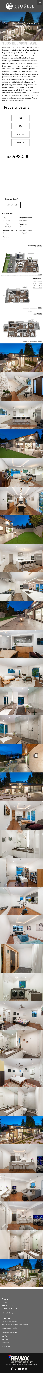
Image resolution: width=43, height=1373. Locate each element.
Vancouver (5, 1343)
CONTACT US (12, 205)
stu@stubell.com (10, 1308)
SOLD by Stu (6, 1346)
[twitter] (15, 1369)
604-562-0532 (7, 1305)
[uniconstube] (19, 1369)
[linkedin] (23, 1369)
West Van (5, 1336)
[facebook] (11, 1369)
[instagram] (26, 1369)
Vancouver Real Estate (9, 1333)
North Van (5, 1339)
